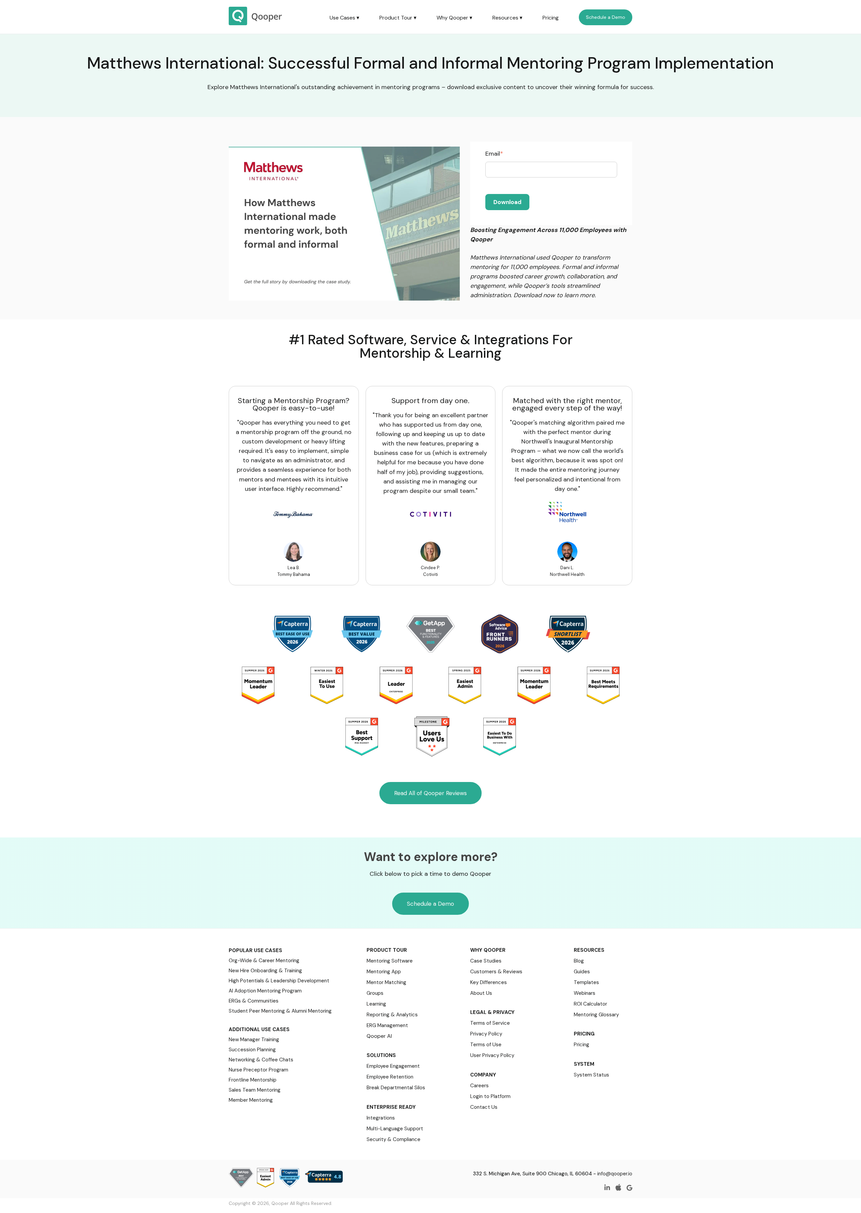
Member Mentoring (251, 1100)
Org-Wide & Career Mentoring (264, 960)
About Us (481, 993)
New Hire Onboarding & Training (265, 970)
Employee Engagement (393, 1066)
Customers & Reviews (496, 971)
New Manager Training (254, 1039)
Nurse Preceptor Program (258, 1069)
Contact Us (483, 1107)
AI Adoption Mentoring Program (265, 990)
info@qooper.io (614, 1173)
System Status (591, 1074)
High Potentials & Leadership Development (279, 980)
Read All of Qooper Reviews (430, 793)
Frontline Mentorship (252, 1080)
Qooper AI (379, 1036)
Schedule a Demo (605, 17)
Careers (479, 1085)
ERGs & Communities (253, 1000)
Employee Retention (390, 1076)
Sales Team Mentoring (254, 1090)
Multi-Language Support (395, 1128)
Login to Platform (490, 1096)
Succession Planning (252, 1049)
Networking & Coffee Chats (261, 1059)
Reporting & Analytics (392, 1014)
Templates (586, 982)
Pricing (550, 17)
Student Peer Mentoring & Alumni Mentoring (280, 1011)
